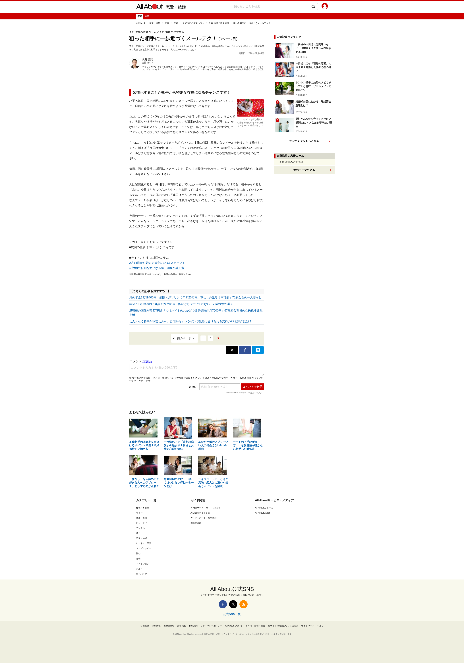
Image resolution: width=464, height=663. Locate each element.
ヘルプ (320, 626)
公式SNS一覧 (232, 614)
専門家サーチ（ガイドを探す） (205, 508)
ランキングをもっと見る (304, 140)
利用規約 (193, 626)
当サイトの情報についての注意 (283, 626)
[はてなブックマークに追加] (258, 350)
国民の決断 (195, 523)
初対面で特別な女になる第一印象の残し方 (156, 268)
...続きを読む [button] (258, 69)
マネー (139, 513)
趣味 (138, 558)
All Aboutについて (234, 626)
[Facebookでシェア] (245, 350)
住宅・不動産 (142, 508)
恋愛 (140, 16)
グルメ (139, 569)
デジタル (140, 528)
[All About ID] (325, 7)
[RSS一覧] (243, 604)
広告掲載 (181, 626)
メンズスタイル (143, 548)
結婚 (147, 16)
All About (140, 23)
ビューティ (141, 523)
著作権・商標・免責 (255, 626)
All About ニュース (264, 508)
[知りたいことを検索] (313, 6)
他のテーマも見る (304, 169)
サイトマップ (307, 626)
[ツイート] (232, 350)
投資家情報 (168, 626)
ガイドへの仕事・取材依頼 (203, 518)
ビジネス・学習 (143, 543)
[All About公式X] (233, 604)
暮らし (139, 533)
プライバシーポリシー (211, 626)
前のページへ (185, 338)
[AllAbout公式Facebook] (223, 604)
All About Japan (262, 513)
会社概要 (144, 626)
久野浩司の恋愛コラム (193, 23)
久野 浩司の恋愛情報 (219, 23)
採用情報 (156, 626)
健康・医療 (141, 518)
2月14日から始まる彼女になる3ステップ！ (157, 262)
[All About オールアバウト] (149, 7)
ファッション (142, 563)
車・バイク (141, 574)
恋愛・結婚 (176, 7)
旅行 (138, 553)
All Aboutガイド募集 (200, 513)
